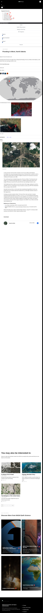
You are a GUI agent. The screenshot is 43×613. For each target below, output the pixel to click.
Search (21, 44)
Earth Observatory (21, 27)
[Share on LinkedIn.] (5, 73)
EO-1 (8, 137)
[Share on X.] (1, 73)
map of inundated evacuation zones (24, 185)
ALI (10, 137)
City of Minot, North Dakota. (10, 205)
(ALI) (8, 180)
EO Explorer (21, 31)
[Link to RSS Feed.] (7, 73)
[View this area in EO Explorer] (21, 88)
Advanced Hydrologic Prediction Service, (17, 174)
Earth (21, 24)
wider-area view (23, 195)
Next (13, 505)
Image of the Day (21, 29)
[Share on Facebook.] (3, 73)
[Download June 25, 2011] (38, 223)
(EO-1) (21, 180)
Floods (2, 140)
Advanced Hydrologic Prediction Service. (22, 206)
